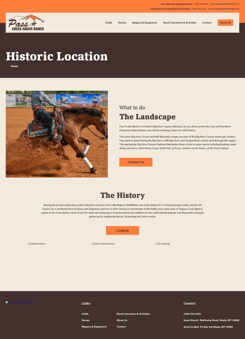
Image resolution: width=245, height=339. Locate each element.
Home (14, 66)
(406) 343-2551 (192, 313)
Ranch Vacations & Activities (133, 313)
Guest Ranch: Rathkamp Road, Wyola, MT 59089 (211, 320)
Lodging (122, 230)
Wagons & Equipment (94, 326)
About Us (225, 22)
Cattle (85, 313)
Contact (121, 326)
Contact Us (136, 162)
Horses (122, 22)
